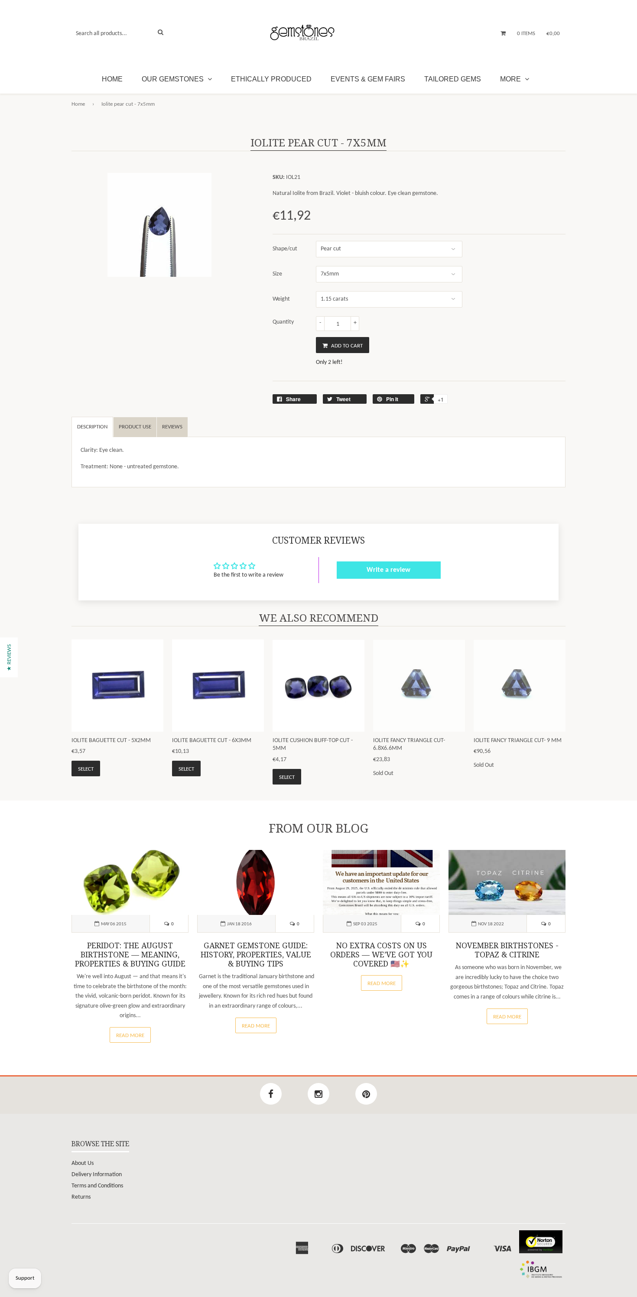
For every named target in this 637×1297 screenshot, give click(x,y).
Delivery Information (97, 1174)
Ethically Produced (271, 79)
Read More (130, 1035)
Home (112, 79)
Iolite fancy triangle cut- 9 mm (518, 740)
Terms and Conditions (97, 1186)
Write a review (388, 570)
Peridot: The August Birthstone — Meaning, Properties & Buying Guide (130, 954)
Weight (281, 299)
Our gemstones (173, 79)
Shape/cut (285, 249)
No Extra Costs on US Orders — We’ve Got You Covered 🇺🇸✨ (381, 954)
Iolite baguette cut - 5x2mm (111, 740)
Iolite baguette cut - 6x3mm (211, 740)
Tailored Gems (452, 79)
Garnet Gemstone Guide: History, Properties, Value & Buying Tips (256, 954)
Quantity (283, 322)
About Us (83, 1163)
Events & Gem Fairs (368, 79)
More (511, 79)
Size (277, 274)
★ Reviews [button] (9, 657)
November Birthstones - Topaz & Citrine (507, 950)
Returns (81, 1197)
